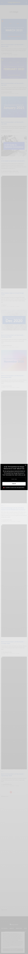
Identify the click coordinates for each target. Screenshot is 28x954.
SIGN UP (14, 483)
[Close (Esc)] (25, 466)
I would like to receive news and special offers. (15, 487)
